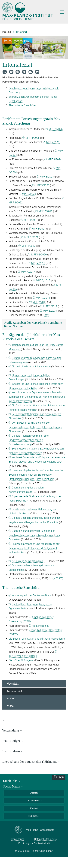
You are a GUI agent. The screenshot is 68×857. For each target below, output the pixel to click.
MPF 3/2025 (33, 137)
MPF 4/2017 (28, 271)
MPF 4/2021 (31, 219)
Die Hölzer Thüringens (21, 660)
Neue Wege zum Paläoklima (27, 561)
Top (61, 777)
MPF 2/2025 (53, 142)
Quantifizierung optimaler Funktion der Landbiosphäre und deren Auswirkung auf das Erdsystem (34, 535)
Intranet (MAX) (34, 800)
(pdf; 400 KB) (56, 578)
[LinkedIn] (4, 72)
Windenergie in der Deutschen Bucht (32, 595)
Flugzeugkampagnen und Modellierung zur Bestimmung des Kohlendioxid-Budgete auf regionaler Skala (34, 548)
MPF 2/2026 (56, 129)
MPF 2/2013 (39, 302)
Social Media (12, 786)
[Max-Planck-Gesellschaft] (20, 830)
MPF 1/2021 (31, 237)
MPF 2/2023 (29, 193)
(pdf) (46, 315)
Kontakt (34, 808)
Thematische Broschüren (23, 105)
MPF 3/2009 (50, 310)
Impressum (17, 839)
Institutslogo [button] (11, 751)
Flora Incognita (40, 625)
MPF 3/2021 (39, 228)
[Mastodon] (17, 72)
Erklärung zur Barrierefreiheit (34, 843)
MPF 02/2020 (39, 254)
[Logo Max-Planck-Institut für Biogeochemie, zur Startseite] (28, 11)
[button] (34, 720)
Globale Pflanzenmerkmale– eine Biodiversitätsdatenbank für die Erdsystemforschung (29, 440)
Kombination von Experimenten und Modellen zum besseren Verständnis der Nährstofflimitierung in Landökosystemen (37, 397)
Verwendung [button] (11, 730)
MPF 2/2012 (50, 306)
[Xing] (24, 72)
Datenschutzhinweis (45, 839)
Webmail (34, 793)
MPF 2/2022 (46, 211)
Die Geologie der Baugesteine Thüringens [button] (30, 761)
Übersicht (13, 683)
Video (10, 705)
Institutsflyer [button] (11, 740)
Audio (10, 698)
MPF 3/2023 (47, 176)
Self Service (34, 816)
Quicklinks (10, 781)
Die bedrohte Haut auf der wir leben (31, 366)
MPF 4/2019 (38, 263)
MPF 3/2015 (43, 280)
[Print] (37, 72)
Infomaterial (14, 691)
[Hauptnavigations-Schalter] (62, 12)
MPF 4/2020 (28, 245)
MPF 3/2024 (55, 159)
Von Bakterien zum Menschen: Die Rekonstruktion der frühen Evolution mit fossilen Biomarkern (35, 427)
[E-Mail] (30, 72)
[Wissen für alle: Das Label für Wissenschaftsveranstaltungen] (34, 721)
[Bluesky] (11, 72)
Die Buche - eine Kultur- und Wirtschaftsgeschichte (37, 638)
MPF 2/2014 (43, 297)
